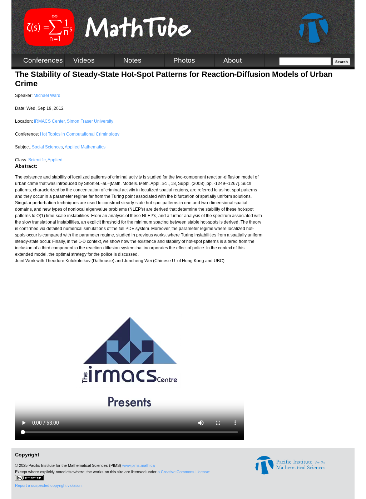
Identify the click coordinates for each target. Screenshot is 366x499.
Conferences (43, 60)
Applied (55, 159)
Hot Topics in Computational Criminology (79, 134)
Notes (132, 60)
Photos (184, 60)
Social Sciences (47, 147)
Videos (84, 60)
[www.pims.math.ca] (290, 473)
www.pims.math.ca (138, 465)
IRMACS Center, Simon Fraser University (73, 121)
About (232, 60)
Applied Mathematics (85, 147)
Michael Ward (47, 95)
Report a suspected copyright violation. (49, 485)
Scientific (37, 159)
